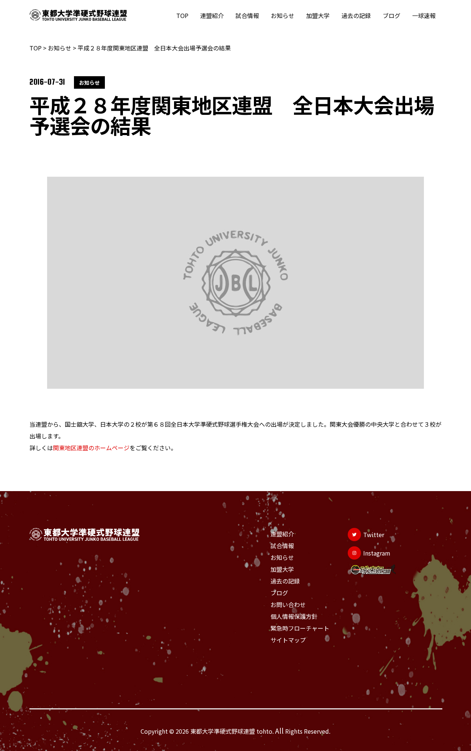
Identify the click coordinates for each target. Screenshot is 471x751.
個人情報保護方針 (294, 616)
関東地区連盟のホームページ (91, 447)
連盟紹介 (212, 15)
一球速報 (424, 15)
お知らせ (282, 15)
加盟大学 (318, 15)
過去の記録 (356, 15)
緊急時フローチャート (299, 628)
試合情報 (247, 15)
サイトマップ (288, 639)
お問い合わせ (288, 604)
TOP (182, 15)
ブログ (391, 15)
